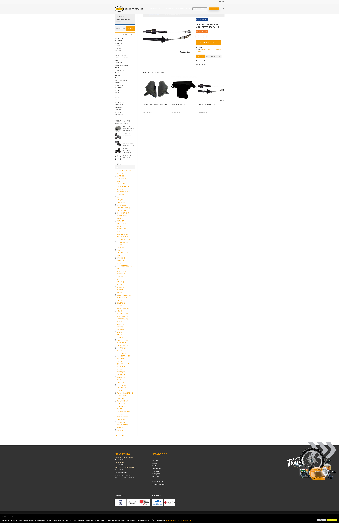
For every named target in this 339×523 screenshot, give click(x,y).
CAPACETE (118, 60)
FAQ (153, 479)
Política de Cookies (157, 481)
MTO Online (214, 9)
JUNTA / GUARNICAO (121, 80)
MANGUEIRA (118, 87)
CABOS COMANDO (120, 55)
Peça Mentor (180, 9)
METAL (117, 90)
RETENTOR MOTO (120, 105)
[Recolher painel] (120, 164)
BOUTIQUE (118, 50)
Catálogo (161, 9)
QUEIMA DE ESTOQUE (121, 102)
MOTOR (117, 95)
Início (145, 15)
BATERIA (117, 45)
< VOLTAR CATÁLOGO (201, 19)
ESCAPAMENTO (119, 70)
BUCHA (117, 53)
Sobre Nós (153, 9)
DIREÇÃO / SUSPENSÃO (121, 65)
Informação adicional (213, 56)
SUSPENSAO (118, 112)
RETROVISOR (118, 107)
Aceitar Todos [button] (332, 520)
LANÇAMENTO (119, 85)
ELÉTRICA (117, 68)
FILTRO (117, 73)
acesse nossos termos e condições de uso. (178, 520)
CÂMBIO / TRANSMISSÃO (122, 58)
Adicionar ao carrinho (208, 43)
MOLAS (117, 92)
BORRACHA (118, 48)
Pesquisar (130, 28)
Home (153, 458)
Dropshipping (170, 9)
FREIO (116, 78)
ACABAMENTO (119, 38)
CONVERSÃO (118, 63)
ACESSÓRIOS (118, 40)
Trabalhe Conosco (199, 9)
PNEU (116, 100)
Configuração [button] (321, 520)
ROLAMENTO (118, 110)
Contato (188, 9)
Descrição (200, 56)
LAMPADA (118, 82)
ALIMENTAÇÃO (119, 43)
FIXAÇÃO (117, 75)
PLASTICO (118, 97)
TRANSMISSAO (119, 115)
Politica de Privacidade (158, 484)
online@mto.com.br (121, 472)
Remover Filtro (119, 435)
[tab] (200, 56)
